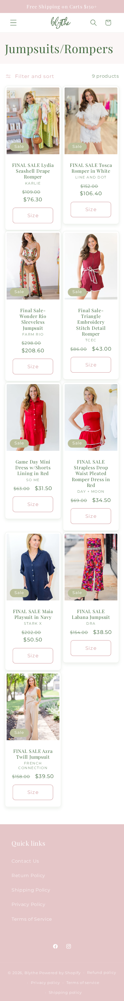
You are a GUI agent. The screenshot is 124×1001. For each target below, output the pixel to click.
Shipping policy (65, 992)
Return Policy (28, 875)
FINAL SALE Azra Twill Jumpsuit (33, 754)
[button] (13, 22)
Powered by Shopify (60, 972)
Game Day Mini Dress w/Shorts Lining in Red (32, 467)
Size (33, 215)
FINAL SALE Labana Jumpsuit (91, 614)
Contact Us (25, 861)
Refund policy (101, 972)
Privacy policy (45, 982)
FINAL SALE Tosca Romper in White (91, 168)
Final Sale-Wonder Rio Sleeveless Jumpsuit (33, 319)
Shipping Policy (31, 890)
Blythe (31, 972)
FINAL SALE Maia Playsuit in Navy (33, 614)
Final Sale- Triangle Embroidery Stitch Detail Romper (91, 322)
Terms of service (82, 982)
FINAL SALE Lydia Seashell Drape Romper (33, 171)
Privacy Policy (29, 904)
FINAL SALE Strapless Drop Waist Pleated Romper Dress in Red (91, 473)
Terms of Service (32, 919)
